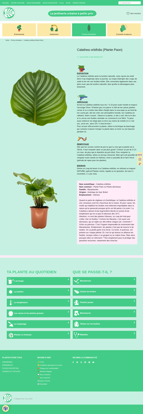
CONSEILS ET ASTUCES (11, 371)
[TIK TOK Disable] (139, 163)
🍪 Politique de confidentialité (47, 368)
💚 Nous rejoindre (43, 378)
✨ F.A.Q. (40, 362)
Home (7, 40)
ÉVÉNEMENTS (7, 365)
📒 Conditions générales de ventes (49, 365)
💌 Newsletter (42, 384)
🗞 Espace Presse (43, 381)
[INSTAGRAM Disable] (139, 159)
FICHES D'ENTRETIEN (10, 368)
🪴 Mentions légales (44, 371)
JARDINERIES (7, 362)
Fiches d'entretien (16, 40)
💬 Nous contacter (43, 374)
